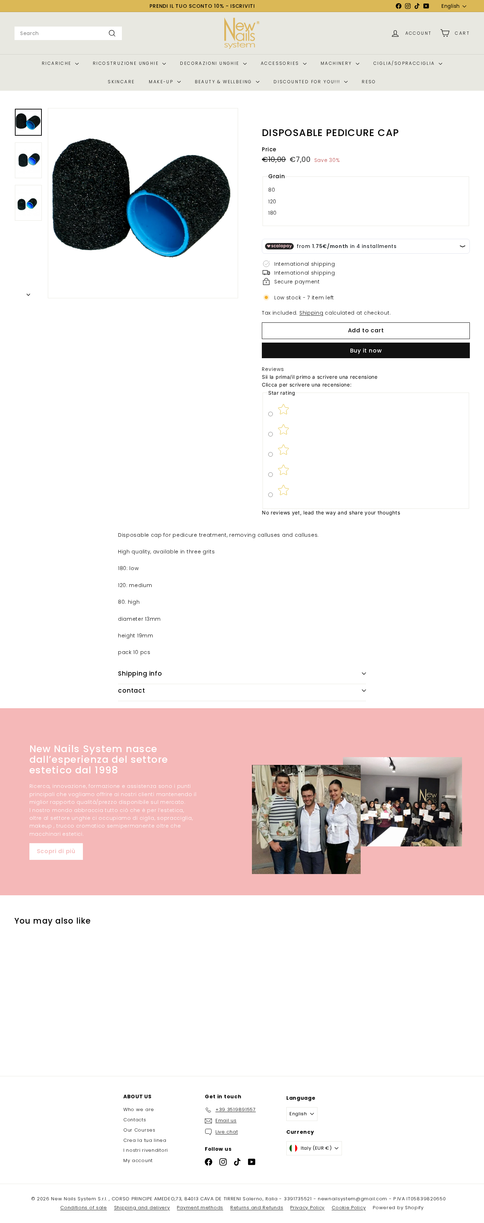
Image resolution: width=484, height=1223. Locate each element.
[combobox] (68, 33)
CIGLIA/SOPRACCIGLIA (405, 63)
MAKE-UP (162, 82)
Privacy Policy (307, 1207)
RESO (369, 82)
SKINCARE (121, 82)
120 (272, 201)
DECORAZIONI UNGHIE (210, 63)
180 (272, 212)
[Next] (28, 292)
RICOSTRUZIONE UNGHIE (127, 63)
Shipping (311, 312)
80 (271, 189)
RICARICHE (57, 63)
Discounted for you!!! (308, 82)
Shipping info (140, 673)
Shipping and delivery (142, 1207)
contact (131, 690)
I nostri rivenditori (145, 1150)
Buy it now (366, 350)
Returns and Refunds (256, 1207)
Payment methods (200, 1207)
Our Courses (139, 1130)
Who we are (138, 1109)
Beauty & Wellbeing (224, 82)
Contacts (134, 1119)
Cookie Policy (349, 1207)
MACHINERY (337, 63)
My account (138, 1160)
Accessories (281, 63)
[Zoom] (143, 203)
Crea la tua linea (145, 1140)
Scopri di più (56, 851)
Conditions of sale (83, 1207)
